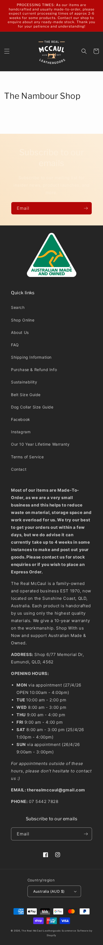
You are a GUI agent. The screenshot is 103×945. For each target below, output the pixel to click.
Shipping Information (31, 357)
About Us (20, 332)
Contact (18, 469)
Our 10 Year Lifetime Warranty (40, 444)
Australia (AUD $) (49, 891)
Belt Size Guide (26, 394)
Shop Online (23, 320)
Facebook (20, 419)
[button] (7, 51)
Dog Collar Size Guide (32, 407)
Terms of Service (27, 456)
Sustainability (24, 382)
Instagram (20, 431)
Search (18, 307)
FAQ (15, 344)
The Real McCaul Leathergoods (41, 930)
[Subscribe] (86, 208)
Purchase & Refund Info (34, 369)
